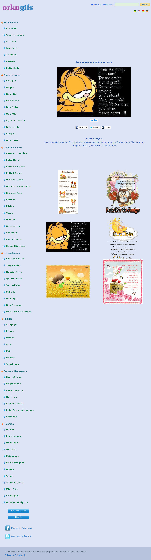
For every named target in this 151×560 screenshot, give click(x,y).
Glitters (10, 449)
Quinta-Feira (13, 278)
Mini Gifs (11, 489)
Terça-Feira (13, 265)
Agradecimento (15, 120)
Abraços (11, 81)
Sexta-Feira (13, 285)
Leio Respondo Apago (19, 410)
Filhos (9, 331)
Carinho (10, 41)
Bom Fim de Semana (18, 311)
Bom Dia (11, 94)
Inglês (9, 469)
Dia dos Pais (13, 193)
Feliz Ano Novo (15, 166)
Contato (18, 517)
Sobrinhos (12, 364)
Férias (9, 206)
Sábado (10, 292)
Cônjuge (11, 324)
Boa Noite (12, 107)
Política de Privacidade (15, 555)
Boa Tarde (12, 100)
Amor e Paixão (14, 35)
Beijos (9, 87)
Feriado (10, 199)
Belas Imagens (15, 462)
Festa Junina (14, 239)
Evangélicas (13, 377)
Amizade (11, 28)
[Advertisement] (64, 36)
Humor (9, 429)
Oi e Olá (11, 114)
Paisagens (12, 456)
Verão (9, 213)
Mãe (8, 344)
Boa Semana (13, 305)
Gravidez (11, 232)
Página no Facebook (21, 528)
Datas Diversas (15, 246)
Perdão (10, 61)
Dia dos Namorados (18, 186)
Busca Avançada (18, 511)
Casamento (12, 226)
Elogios (10, 134)
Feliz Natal (12, 160)
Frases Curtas (14, 403)
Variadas (11, 417)
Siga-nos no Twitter (21, 536)
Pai (7, 351)
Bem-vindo (12, 127)
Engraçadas (13, 383)
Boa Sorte (12, 140)
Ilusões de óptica (17, 502)
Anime (9, 476)
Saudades (12, 48)
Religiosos (12, 443)
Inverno (10, 219)
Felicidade (12, 68)
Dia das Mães (14, 179)
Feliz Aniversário (16, 153)
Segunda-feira (14, 258)
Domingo (11, 298)
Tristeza (10, 55)
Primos (10, 357)
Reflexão (11, 397)
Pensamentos (14, 390)
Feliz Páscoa (13, 173)
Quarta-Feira (13, 272)
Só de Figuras (14, 482)
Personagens (14, 436)
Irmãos (10, 338)
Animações (12, 496)
